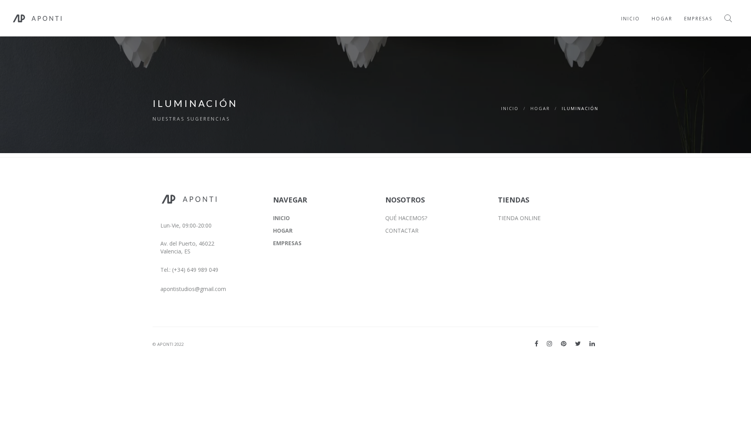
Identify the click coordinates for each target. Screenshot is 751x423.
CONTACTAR (402, 230)
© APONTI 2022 (168, 344)
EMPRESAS (287, 243)
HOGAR (540, 108)
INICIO (510, 108)
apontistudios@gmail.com (193, 289)
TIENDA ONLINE (519, 218)
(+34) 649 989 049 (195, 269)
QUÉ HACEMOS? (406, 218)
